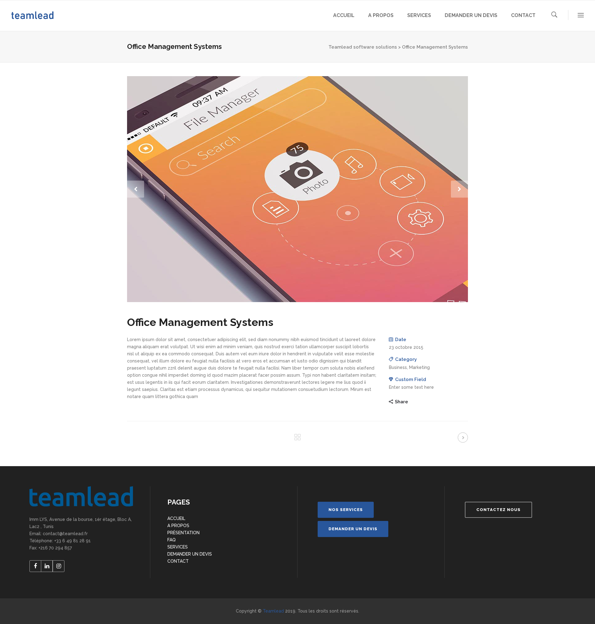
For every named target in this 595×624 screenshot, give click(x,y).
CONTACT (178, 561)
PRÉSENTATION (183, 532)
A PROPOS (178, 525)
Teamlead (273, 611)
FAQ (171, 539)
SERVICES (177, 546)
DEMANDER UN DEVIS (189, 554)
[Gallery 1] (297, 189)
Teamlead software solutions (362, 47)
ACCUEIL (176, 518)
